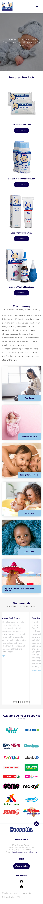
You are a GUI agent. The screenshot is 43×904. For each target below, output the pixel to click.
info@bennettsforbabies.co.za (24, 852)
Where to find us (21, 866)
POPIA (20, 897)
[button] (37, 6)
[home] (7, 6)
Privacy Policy (8, 897)
